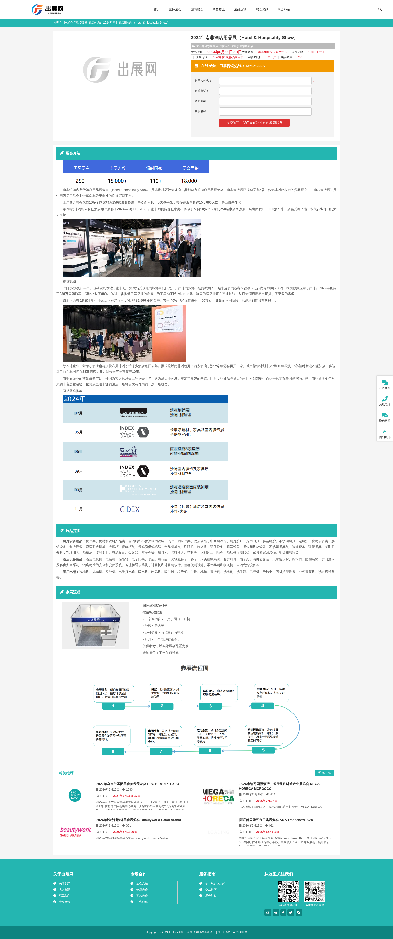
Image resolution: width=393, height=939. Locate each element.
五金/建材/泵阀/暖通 (207, 46)
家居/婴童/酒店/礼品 (88, 22)
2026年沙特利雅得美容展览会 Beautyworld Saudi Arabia (138, 820)
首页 (56, 22)
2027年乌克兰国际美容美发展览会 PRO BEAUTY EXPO (137, 784)
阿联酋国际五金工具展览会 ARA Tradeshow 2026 (276, 820)
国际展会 (67, 22)
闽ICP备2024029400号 (232, 932)
